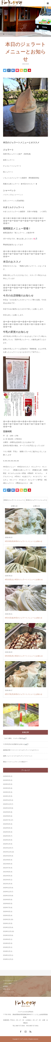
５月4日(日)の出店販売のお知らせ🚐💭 (15, 744)
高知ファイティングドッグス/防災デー (15, 762)
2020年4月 (6, 911)
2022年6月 (6, 824)
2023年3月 (6, 788)
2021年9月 (6, 860)
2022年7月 (6, 820)
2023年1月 (6, 796)
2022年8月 (6, 816)
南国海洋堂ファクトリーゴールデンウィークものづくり (21, 750)
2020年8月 (6, 903)
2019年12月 (7, 927)
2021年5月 (6, 876)
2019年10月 (7, 935)
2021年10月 (7, 856)
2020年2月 (6, 919)
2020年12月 (7, 887)
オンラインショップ (8, 992)
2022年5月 (6, 828)
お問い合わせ (6, 989)
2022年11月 (7, 804)
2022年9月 (6, 812)
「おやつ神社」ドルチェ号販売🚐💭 (15, 738)
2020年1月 (6, 923)
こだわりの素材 (7, 983)
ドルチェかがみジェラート (10, 980)
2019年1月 (6, 951)
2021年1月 (6, 884)
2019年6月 (6, 939)
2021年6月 (6, 872)
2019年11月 (7, 931)
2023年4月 (6, 784)
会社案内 (5, 986)
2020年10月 (7, 895)
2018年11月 (7, 959)
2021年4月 (6, 880)
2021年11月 (7, 852)
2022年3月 (6, 836)
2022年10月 (7, 808)
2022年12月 (7, 800)
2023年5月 (6, 780)
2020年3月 (6, 915)
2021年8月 (6, 864)
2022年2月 (6, 840)
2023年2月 (6, 792)
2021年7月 (6, 868)
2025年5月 (6, 776)
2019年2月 (6, 947)
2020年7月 (6, 907)
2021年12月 (7, 848)
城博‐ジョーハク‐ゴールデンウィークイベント (17, 756)
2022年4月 (6, 832)
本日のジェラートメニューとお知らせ (14, 501)
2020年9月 (6, 899)
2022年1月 (6, 844)
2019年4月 (6, 943)
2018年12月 (7, 955)
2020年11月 (7, 891)
